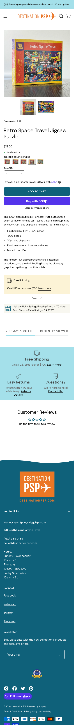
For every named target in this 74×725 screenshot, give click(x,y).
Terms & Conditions (13, 711)
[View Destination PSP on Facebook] (14, 688)
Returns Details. (22, 392)
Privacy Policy (30, 711)
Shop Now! (64, 4)
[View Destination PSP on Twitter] (23, 688)
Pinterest (9, 621)
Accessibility (45, 711)
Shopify (42, 706)
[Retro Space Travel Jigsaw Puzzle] (28, 107)
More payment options (37, 207)
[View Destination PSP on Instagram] (6, 688)
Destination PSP (13, 121)
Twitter (8, 612)
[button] (60, 16)
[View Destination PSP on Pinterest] (31, 688)
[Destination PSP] (37, 16)
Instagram (10, 604)
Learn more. (44, 288)
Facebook (10, 595)
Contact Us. (55, 391)
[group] (37, 4)
